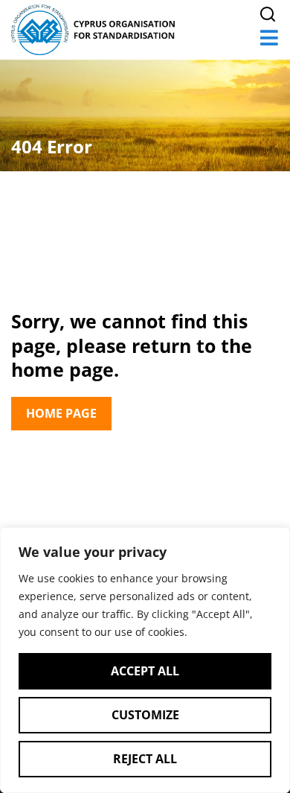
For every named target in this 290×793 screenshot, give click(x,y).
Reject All (145, 759)
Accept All (145, 671)
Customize (145, 715)
